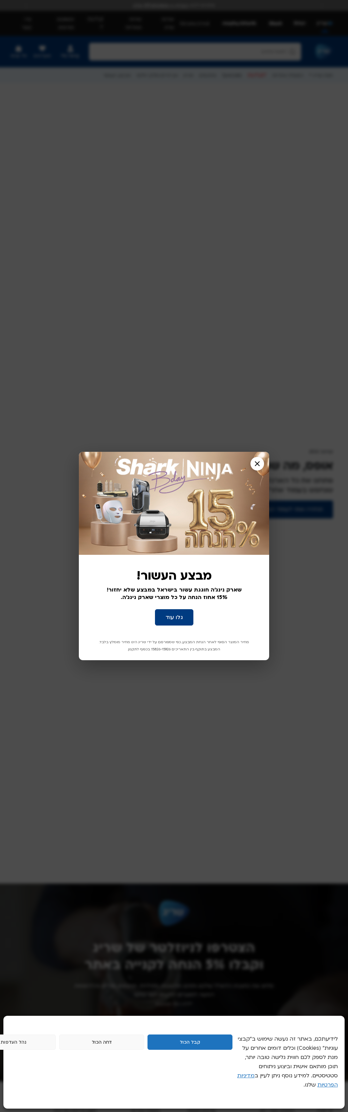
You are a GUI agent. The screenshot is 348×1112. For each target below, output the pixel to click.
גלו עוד (174, 617)
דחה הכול (102, 1042)
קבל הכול (190, 1042)
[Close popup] (257, 464)
